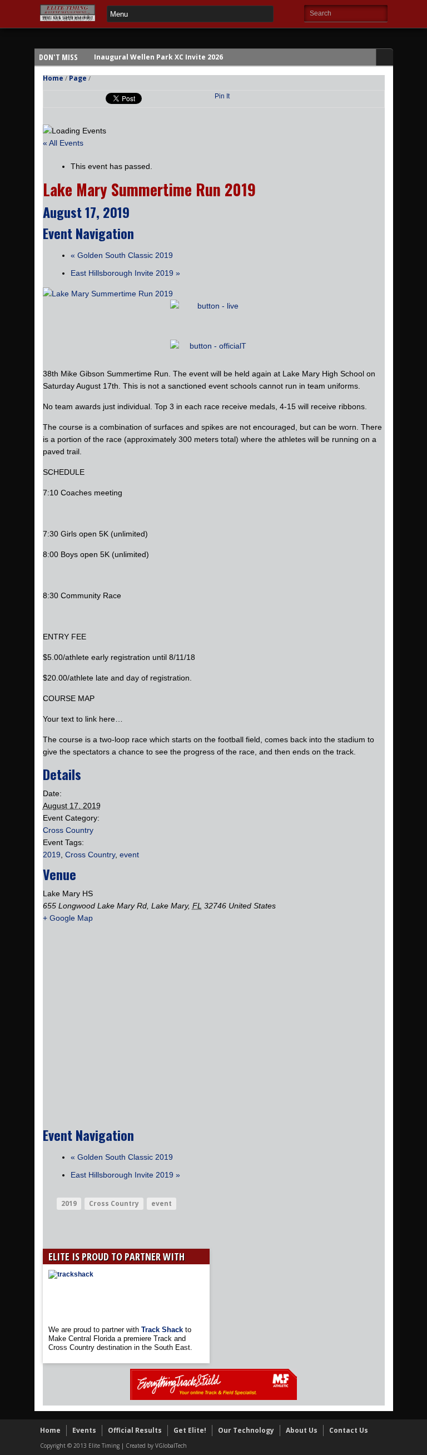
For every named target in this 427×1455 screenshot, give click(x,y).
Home (53, 78)
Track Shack (163, 1329)
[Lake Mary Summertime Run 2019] (108, 293)
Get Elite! (189, 1430)
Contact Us (348, 1430)
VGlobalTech (171, 1445)
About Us (301, 1430)
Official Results (135, 1430)
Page (78, 78)
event (129, 854)
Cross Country (68, 830)
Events (84, 1430)
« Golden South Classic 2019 (122, 255)
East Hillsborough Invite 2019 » (125, 273)
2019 (52, 854)
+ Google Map (68, 917)
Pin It (222, 96)
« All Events (63, 142)
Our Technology (246, 1430)
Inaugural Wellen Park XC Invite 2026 (158, 57)
